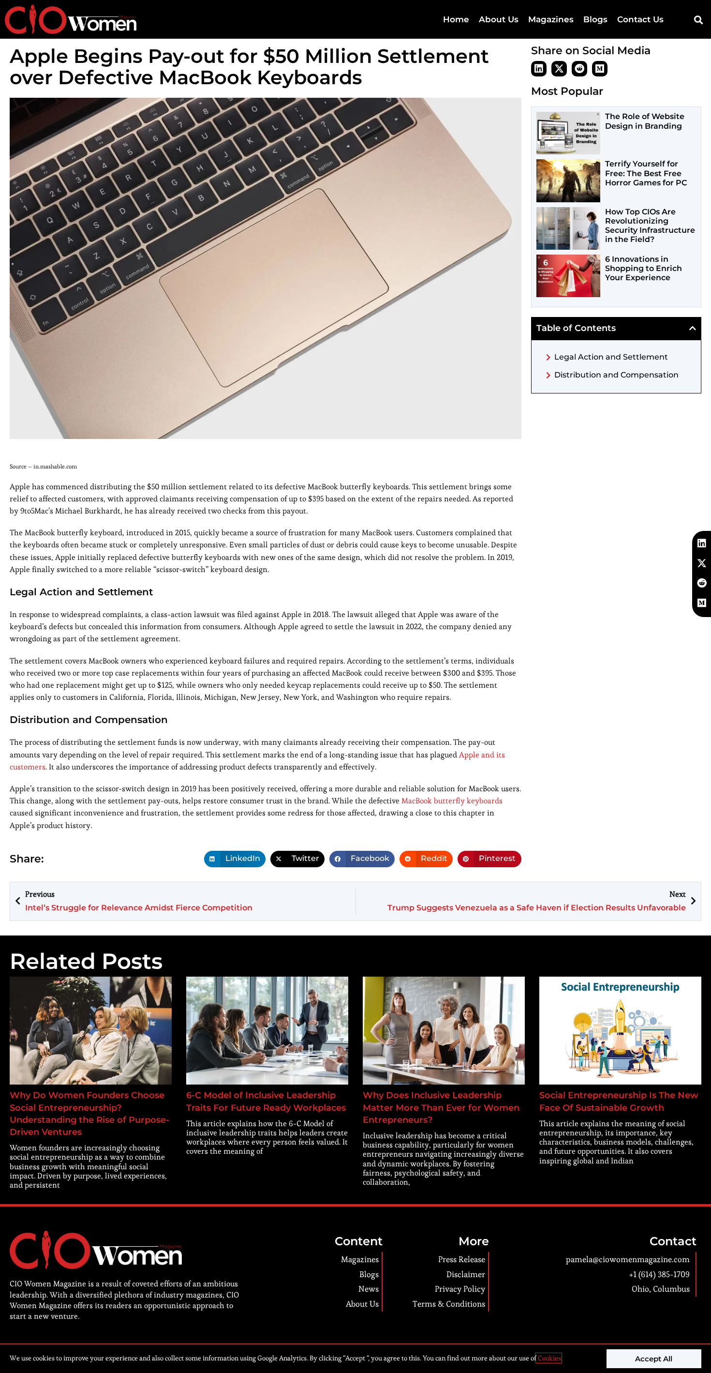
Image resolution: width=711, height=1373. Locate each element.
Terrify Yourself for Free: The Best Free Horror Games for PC (646, 173)
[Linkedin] (539, 68)
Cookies (548, 1358)
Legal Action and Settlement (611, 357)
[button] (698, 20)
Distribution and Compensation (616, 374)
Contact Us (640, 19)
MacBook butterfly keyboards (452, 801)
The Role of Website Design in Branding (644, 121)
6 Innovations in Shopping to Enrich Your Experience (643, 268)
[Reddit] (579, 68)
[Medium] (599, 68)
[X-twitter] (559, 68)
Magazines (551, 19)
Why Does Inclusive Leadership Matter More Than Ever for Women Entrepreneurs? (441, 1107)
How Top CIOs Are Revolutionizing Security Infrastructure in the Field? (650, 225)
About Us (498, 19)
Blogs (595, 19)
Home (456, 19)
